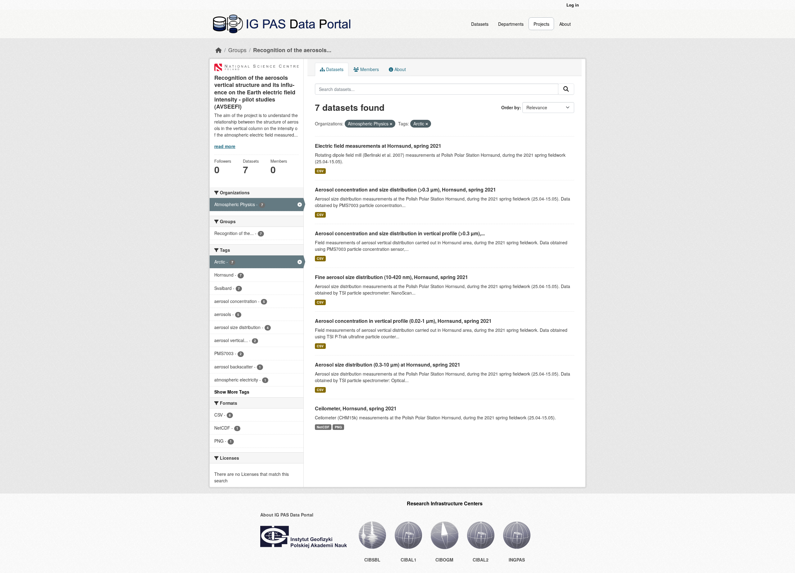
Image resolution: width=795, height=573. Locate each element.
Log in (572, 5)
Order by (510, 107)
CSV (320, 171)
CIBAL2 (480, 560)
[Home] (219, 50)
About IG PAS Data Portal (286, 515)
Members (369, 69)
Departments (511, 24)
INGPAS (517, 560)
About (565, 24)
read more (224, 146)
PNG (338, 427)
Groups (237, 50)
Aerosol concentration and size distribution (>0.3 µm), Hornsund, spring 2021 (405, 189)
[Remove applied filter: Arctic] (426, 123)
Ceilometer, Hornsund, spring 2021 (356, 408)
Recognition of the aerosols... (292, 50)
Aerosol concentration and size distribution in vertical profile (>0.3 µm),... (400, 233)
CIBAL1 (408, 560)
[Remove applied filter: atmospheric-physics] (391, 123)
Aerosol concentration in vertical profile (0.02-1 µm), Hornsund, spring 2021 (403, 320)
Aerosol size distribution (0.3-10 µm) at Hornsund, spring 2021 (387, 364)
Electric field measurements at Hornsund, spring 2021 (378, 145)
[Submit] (566, 89)
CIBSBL (372, 560)
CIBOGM (444, 560)
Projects (541, 24)
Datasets (479, 24)
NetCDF (323, 427)
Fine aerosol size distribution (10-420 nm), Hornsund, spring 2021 (391, 277)
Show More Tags (231, 392)
